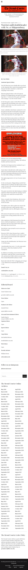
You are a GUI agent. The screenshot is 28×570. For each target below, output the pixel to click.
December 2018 (5, 457)
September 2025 (19, 396)
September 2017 (5, 472)
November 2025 (19, 394)
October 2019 (4, 450)
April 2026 (18, 389)
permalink (15, 276)
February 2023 (5, 423)
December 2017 (19, 467)
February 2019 (19, 455)
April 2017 (18, 474)
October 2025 (4, 396)
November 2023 (5, 416)
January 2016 (18, 487)
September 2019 (19, 450)
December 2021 (5, 428)
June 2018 (3, 462)
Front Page (7, 565)
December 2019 (5, 448)
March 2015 (18, 494)
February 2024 (19, 411)
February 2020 (19, 445)
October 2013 (18, 509)
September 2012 (5, 521)
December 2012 (19, 516)
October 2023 (18, 416)
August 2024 (4, 409)
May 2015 (17, 492)
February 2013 (5, 516)
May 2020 (3, 443)
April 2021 (4, 433)
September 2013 (5, 511)
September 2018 (19, 460)
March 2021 (18, 433)
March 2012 (4, 523)
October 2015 (18, 489)
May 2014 (3, 501)
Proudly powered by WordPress (8, 561)
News (10, 567)
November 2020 (19, 438)
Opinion (21, 567)
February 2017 (19, 477)
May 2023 (17, 418)
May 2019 (3, 453)
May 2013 (17, 511)
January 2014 (4, 506)
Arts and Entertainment (18, 565)
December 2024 (5, 404)
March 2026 (4, 392)
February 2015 (5, 496)
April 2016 (4, 484)
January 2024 (4, 414)
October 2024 (4, 406)
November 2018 (19, 457)
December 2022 (19, 423)
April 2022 (18, 426)
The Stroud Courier (6, 22)
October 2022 (4, 426)
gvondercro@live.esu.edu (8, 548)
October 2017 (18, 470)
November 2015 (5, 489)
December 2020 (5, 438)
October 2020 (4, 440)
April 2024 (18, 409)
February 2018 (5, 467)
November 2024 (19, 404)
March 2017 (4, 477)
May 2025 (3, 399)
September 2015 (5, 492)
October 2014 (4, 499)
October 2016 (4, 482)
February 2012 (19, 523)
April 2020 (18, 443)
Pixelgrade (13, 563)
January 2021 (18, 435)
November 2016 (19, 479)
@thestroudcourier (6, 368)
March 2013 (18, 513)
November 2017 (5, 470)
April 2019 (18, 453)
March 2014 (4, 504)
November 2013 (5, 509)
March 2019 (4, 455)
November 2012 (5, 518)
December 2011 (5, 526)
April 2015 (4, 494)
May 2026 (3, 389)
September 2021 (19, 431)
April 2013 (4, 513)
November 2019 (19, 448)
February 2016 (5, 487)
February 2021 (5, 435)
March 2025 (4, 401)
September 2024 (19, 406)
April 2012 (18, 521)
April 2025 (18, 399)
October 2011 (4, 528)
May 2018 (17, 462)
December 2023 (19, 414)
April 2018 (4, 465)
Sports (19, 22)
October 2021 (4, 431)
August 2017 (18, 472)
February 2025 (19, 401)
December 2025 (5, 394)
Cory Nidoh (19, 274)
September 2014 (19, 499)
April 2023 (4, 421)
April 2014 (18, 501)
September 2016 (19, 482)
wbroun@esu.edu (5, 357)
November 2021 (19, 428)
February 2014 (19, 504)
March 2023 (18, 421)
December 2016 (5, 479)
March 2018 (18, 465)
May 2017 (3, 474)
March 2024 (4, 411)
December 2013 (19, 506)
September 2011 (19, 528)
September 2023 (5, 418)
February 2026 (19, 392)
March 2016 (18, 484)
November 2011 (19, 526)
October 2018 (4, 460)
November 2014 (19, 496)
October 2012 (18, 518)
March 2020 (4, 445)
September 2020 (19, 440)
